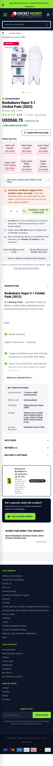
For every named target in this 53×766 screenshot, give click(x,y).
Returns (6, 599)
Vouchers (7, 669)
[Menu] (5, 15)
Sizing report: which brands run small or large (23, 733)
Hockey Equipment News (14, 626)
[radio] (10, 149)
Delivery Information (12, 576)
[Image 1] (23, 92)
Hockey (5, 692)
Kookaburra (12, 99)
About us (6, 583)
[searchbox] (23, 25)
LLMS (5, 622)
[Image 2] (25, 92)
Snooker (6, 699)
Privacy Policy (9, 591)
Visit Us (6, 587)
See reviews (41, 115)
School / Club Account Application (19, 633)
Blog (4, 637)
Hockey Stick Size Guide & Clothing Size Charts (25, 610)
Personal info (9, 650)
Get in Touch (8, 614)
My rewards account (12, 676)
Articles (6, 603)
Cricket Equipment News (14, 629)
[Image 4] (30, 92)
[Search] (46, 24)
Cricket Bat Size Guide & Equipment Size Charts (26, 606)
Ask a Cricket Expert (22, 516)
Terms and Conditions (13, 580)
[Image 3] (27, 92)
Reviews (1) (11, 448)
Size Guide (10, 440)
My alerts (6, 673)
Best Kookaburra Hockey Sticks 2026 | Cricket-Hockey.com (25, 537)
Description (12, 286)
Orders (5, 657)
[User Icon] (48, 14)
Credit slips (7, 661)
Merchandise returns (12, 653)
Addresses (7, 665)
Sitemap (6, 618)
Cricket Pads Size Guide (38, 133)
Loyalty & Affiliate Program (16, 595)
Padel (5, 695)
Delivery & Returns (16, 455)
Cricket (5, 688)
